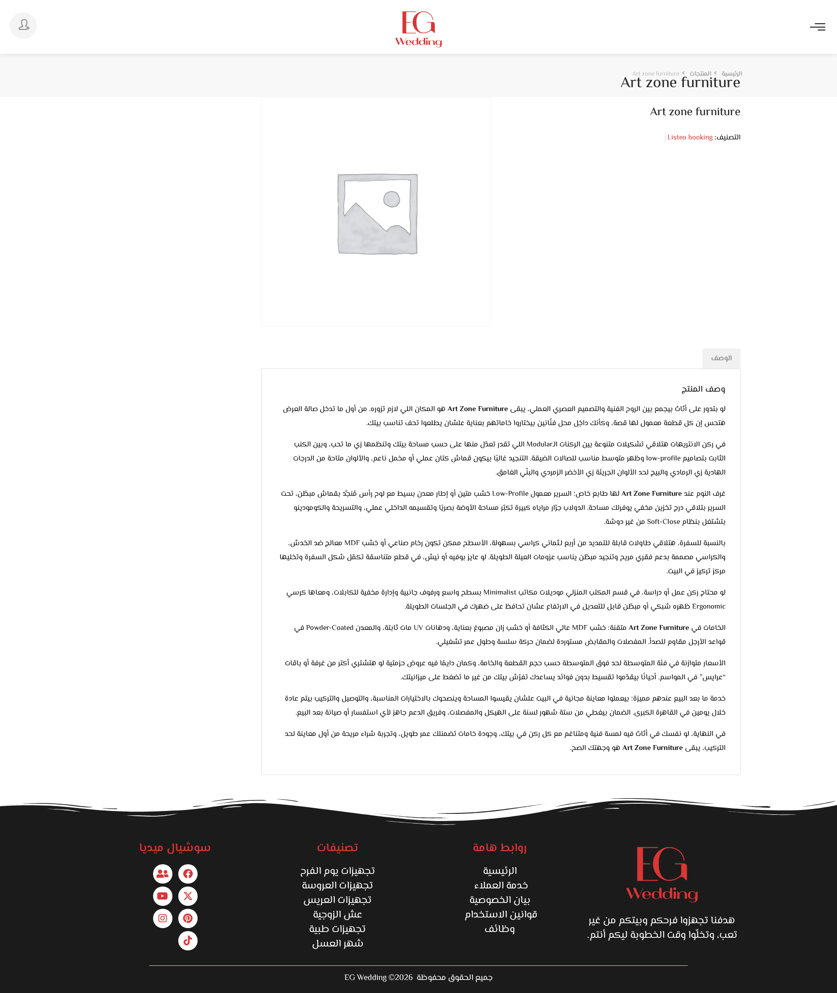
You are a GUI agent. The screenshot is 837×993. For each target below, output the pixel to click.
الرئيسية (500, 871)
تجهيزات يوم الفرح (337, 871)
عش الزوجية (337, 915)
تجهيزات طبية (337, 929)
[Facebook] (188, 874)
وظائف (499, 929)
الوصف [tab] (721, 358)
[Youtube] (162, 896)
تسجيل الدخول (23, 26)
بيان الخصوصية (499, 900)
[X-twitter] (188, 896)
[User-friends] (162, 874)
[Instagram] (162, 918)
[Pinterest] (188, 918)
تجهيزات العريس (337, 900)
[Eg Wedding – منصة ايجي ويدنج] (418, 29)
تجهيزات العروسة (337, 886)
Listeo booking (690, 137)
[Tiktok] (188, 940)
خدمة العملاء (500, 886)
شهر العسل (337, 944)
